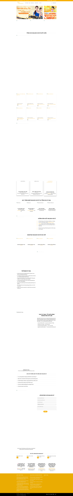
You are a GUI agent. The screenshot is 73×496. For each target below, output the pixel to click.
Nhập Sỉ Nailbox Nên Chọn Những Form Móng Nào (52, 468)
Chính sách (27, 0)
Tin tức (24, 0)
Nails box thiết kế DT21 (40, 118)
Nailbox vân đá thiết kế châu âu (31, 118)
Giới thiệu (18, 0)
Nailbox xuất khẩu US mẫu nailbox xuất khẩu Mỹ (20, 118)
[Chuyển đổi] (17, 377)
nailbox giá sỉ (19, 210)
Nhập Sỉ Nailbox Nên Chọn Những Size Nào (41, 468)
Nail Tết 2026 (20, 468)
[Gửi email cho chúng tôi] (55, 0)
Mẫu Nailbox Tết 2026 (31, 468)
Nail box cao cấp (19, 104)
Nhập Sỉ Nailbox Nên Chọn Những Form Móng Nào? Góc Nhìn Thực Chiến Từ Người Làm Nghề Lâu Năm (52, 465)
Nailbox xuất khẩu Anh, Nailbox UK (52, 104)
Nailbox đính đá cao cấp (30, 104)
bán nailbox (49, 193)
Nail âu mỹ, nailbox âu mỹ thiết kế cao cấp (52, 118)
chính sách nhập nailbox (31, 210)
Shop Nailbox (21, 0)
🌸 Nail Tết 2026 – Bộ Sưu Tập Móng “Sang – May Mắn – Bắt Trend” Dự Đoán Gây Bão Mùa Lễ (21, 465)
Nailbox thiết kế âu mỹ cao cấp (40, 104)
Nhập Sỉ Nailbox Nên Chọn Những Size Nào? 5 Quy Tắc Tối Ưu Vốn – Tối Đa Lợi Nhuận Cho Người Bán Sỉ (42, 465)
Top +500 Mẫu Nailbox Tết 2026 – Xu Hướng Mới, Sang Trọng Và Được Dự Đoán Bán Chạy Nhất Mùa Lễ (31, 465)
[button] (49, 0)
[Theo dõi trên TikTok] (54, 0)
